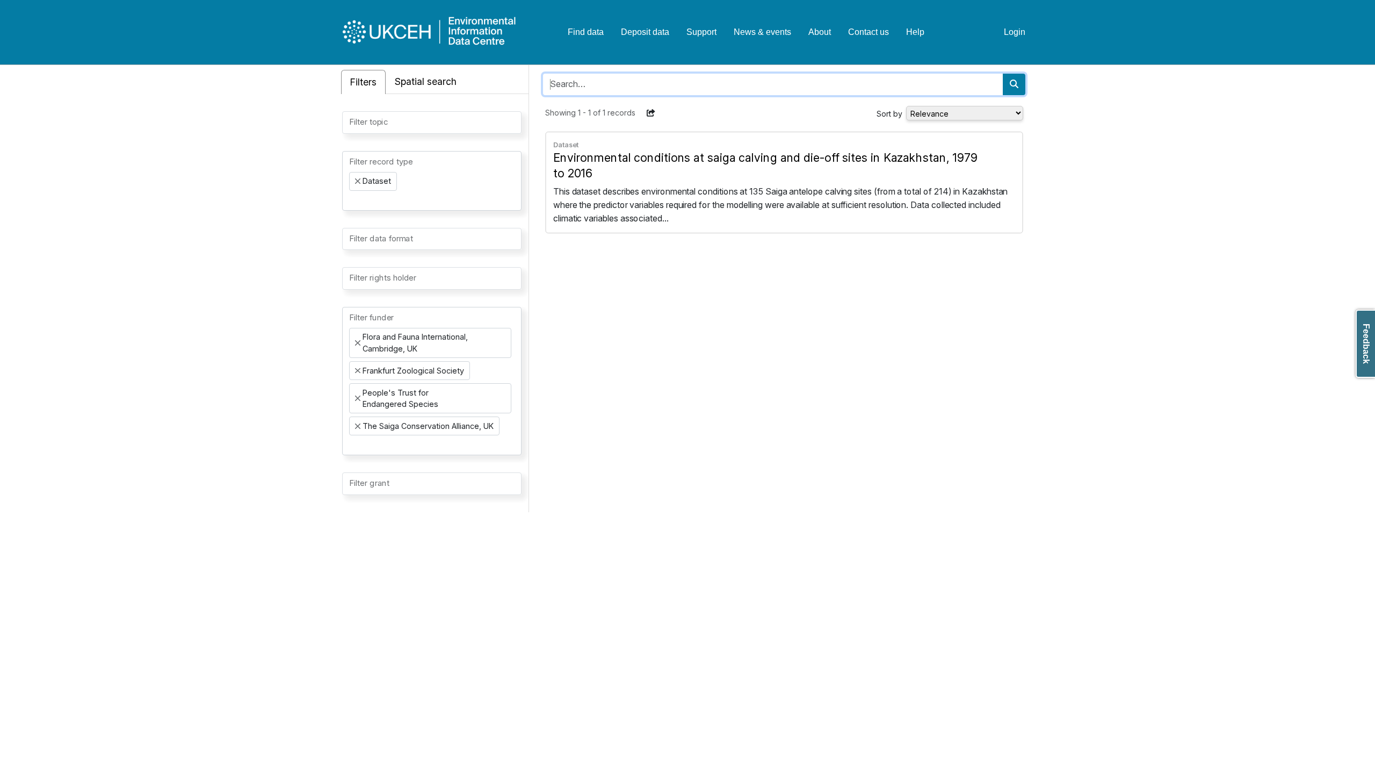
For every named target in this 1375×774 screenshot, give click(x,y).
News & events (762, 32)
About (819, 32)
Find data (586, 32)
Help (915, 32)
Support (701, 32)
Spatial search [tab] (426, 81)
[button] (651, 113)
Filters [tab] (363, 82)
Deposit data (645, 32)
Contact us (868, 32)
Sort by (889, 113)
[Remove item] (357, 181)
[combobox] (432, 122)
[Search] (1014, 84)
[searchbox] (352, 121)
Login (1014, 32)
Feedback (1366, 344)
